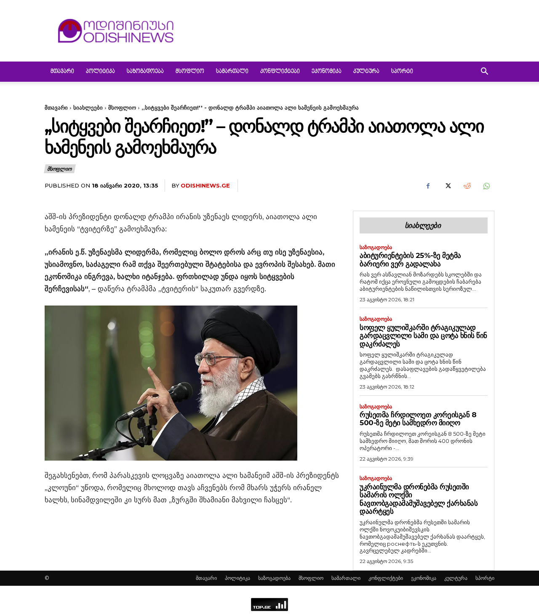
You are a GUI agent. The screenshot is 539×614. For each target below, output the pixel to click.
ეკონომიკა (327, 72)
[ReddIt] (466, 185)
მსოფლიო (190, 72)
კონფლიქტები (280, 72)
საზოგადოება (145, 72)
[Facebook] (427, 185)
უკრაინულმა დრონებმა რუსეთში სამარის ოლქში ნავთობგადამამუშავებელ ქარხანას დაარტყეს (419, 499)
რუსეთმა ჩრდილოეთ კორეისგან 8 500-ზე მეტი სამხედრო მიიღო (418, 418)
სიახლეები (88, 107)
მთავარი (62, 72)
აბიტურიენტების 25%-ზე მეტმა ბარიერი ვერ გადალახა (410, 259)
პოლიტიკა (100, 72)
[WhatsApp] (486, 185)
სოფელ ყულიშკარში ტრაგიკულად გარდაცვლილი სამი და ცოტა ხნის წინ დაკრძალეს (423, 335)
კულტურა (366, 72)
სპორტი (402, 72)
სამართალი (232, 72)
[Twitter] (447, 185)
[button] (484, 72)
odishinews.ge (205, 185)
